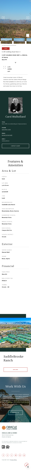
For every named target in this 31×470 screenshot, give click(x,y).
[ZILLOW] (24, 455)
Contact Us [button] (15, 412)
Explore (15, 369)
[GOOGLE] (19, 455)
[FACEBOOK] (3, 455)
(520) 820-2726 (6, 129)
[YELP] (11, 455)
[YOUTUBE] (15, 455)
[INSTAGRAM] (7, 455)
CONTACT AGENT (15, 145)
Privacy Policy (13, 459)
